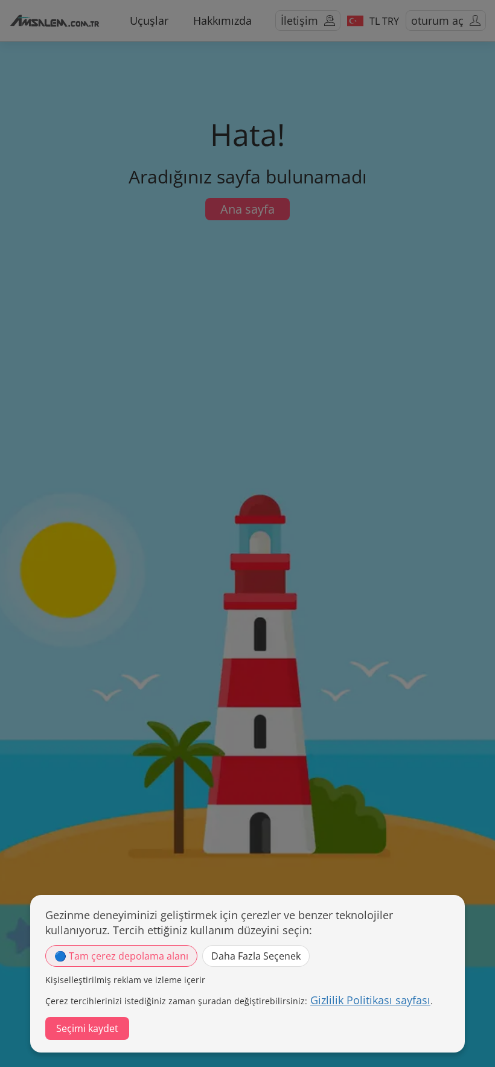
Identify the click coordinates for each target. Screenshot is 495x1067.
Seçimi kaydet (87, 1028)
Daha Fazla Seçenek (256, 956)
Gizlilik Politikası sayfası (370, 1000)
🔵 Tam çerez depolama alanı (121, 956)
